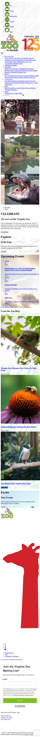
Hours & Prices (9, 58)
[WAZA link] (7, 724)
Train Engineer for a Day (21, 62)
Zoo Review (21, 88)
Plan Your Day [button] (9, 56)
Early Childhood (20, 69)
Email (5, 679)
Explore (4, 251)
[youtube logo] (5, 649)
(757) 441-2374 (5, 719)
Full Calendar (5, 307)
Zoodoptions (21, 81)
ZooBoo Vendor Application (27, 77)
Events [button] (7, 74)
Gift (10, 6)
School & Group (10, 69)
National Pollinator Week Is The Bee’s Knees (18, 427)
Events (4, 507)
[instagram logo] (5, 646)
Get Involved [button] (9, 79)
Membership (13, 16)
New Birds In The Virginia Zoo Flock (15, 483)
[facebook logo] (5, 644)
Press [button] (6, 86)
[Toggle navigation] (2, 53)
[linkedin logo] (5, 648)
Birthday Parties (34, 76)
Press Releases (12, 88)
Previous (7, 207)
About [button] (7, 91)
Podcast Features (30, 88)
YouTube (8, 90)
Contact (12, 21)
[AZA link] (7, 729)
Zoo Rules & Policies (27, 58)
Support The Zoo (30, 81)
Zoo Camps (14, 70)
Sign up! (20, 700)
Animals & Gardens (11, 65)
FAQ (21, 63)
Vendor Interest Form (11, 77)
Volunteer (14, 81)
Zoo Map (17, 58)
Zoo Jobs (8, 81)
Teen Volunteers (23, 70)
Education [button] (8, 67)
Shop (11, 32)
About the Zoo (9, 93)
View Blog (4, 487)
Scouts (31, 70)
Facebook (14, 90)
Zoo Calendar (9, 76)
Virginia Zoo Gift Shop (12, 83)
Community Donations (12, 656)
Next (6, 209)
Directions (16, 63)
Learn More (5, 232)
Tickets (11, 11)
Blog (6, 88)
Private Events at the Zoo (21, 76)
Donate (11, 26)
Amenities (8, 60)
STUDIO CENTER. (29, 734)
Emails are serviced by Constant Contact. (23, 695)
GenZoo (22, 83)
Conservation (18, 93)
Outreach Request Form (18, 72)
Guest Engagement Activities (20, 60)
